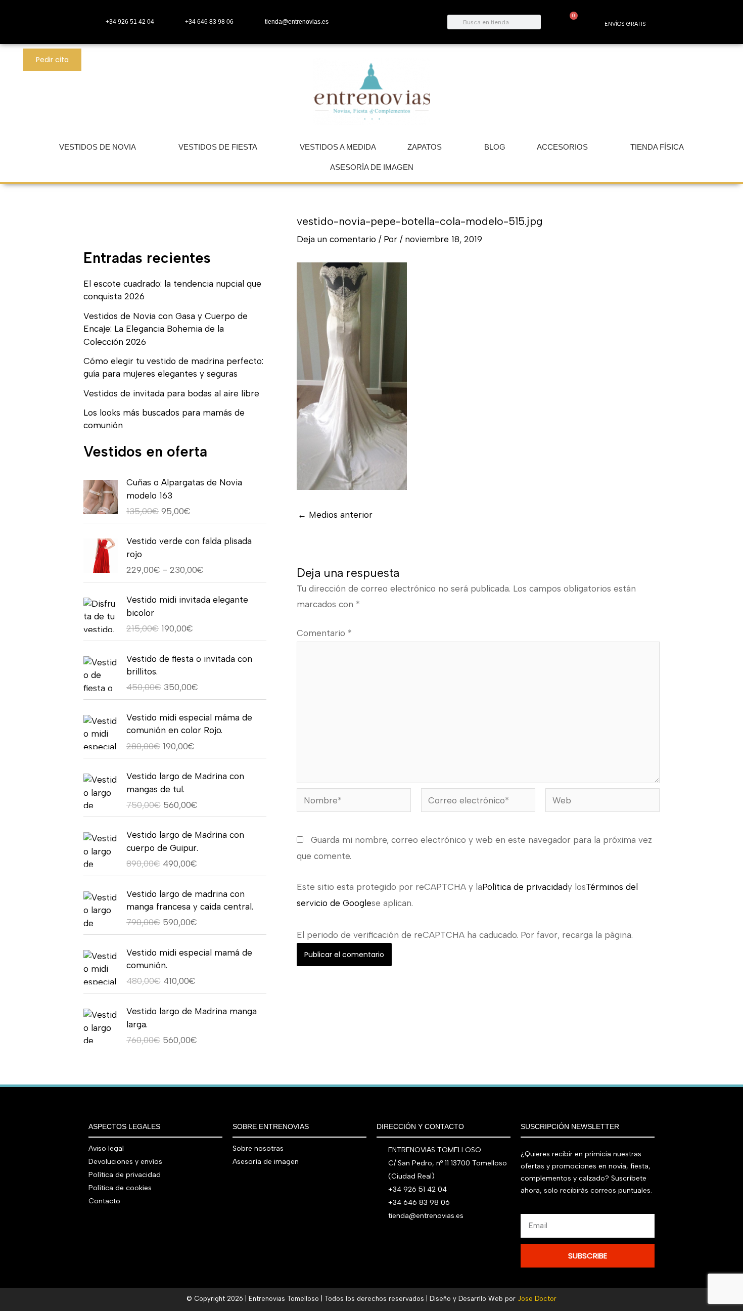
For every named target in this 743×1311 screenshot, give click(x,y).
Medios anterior (335, 515)
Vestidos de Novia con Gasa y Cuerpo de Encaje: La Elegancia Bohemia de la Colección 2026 (165, 329)
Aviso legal (106, 1148)
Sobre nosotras (258, 1148)
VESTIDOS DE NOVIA (97, 147)
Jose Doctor (537, 1298)
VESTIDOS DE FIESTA (217, 147)
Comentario (324, 633)
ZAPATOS (424, 147)
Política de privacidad (525, 887)
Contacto (104, 1201)
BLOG (494, 147)
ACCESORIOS (562, 147)
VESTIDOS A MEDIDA (338, 147)
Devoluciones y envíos (125, 1161)
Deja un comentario (336, 239)
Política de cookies (120, 1188)
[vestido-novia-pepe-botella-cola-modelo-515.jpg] (352, 375)
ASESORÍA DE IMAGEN (371, 167)
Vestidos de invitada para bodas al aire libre (171, 393)
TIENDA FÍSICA (657, 147)
